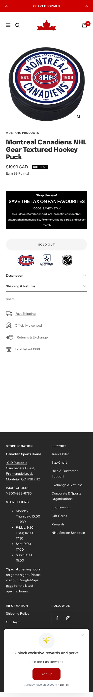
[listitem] (26, 257)
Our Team (13, 622)
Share (10, 299)
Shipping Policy (17, 613)
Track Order (60, 454)
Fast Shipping (25, 313)
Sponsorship (61, 507)
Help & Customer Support (65, 473)
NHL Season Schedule (68, 533)
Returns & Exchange (32, 337)
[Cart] (84, 25)
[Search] (17, 25)
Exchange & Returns (67, 485)
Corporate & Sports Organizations (66, 496)
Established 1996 (27, 349)
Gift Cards (59, 516)
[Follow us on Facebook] (57, 618)
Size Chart (59, 462)
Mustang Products (22, 133)
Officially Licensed (28, 325)
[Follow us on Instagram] (68, 618)
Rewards (58, 524)
